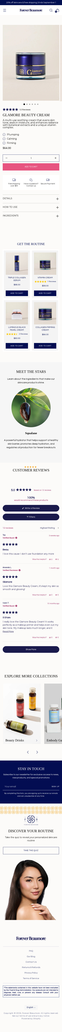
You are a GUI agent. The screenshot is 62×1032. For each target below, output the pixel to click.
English (30, 1007)
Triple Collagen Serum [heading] (17, 279)
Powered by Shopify (31, 1018)
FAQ (31, 951)
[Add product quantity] (6, 158)
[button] (16, 109)
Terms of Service (31, 978)
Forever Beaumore (31, 1013)
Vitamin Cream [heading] (45, 278)
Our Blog (31, 956)
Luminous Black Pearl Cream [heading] (17, 328)
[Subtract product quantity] (55, 158)
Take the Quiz (31, 851)
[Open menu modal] (5, 10)
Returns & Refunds (31, 967)
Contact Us (31, 962)
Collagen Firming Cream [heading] (45, 328)
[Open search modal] (51, 10)
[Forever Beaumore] (31, 10)
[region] (31, 300)
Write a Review (35, 509)
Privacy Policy (31, 973)
